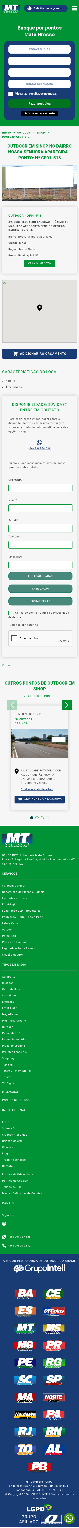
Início (6, 132)
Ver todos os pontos (39, 696)
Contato (7, 1166)
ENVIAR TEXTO (40, 601)
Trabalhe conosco (14, 1159)
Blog (5, 1153)
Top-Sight (8, 1064)
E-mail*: (13, 520)
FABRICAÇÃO (40, 588)
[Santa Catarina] (25, 1380)
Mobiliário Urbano (14, 1020)
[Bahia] (25, 1293)
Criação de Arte (12, 954)
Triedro (7, 1077)
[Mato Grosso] (25, 1328)
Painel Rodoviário (14, 1039)
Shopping (8, 1058)
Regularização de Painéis (19, 948)
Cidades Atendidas (14, 1134)
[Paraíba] (39, 1467)
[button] (39, 308)
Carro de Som (11, 989)
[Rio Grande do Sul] (54, 1362)
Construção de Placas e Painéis (23, 892)
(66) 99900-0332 (19, 1245)
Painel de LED (11, 1033)
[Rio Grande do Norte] (54, 1431)
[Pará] (54, 1414)
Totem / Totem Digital (16, 1070)
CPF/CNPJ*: (16, 479)
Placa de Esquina (13, 1045)
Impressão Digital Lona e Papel (23, 917)
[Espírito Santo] (25, 1311)
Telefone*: (15, 536)
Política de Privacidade (53, 612)
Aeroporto (8, 976)
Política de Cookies (15, 1180)
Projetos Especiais (14, 1052)
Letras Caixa (10, 923)
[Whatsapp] (4, 1237)
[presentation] (12, 705)
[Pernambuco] (25, 1362)
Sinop (41, 132)
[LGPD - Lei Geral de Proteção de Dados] (39, 1508)
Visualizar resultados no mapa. (36, 93)
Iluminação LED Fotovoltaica (21, 910)
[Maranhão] (25, 1397)
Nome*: (13, 500)
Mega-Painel (10, 1014)
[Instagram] (4, 1224)
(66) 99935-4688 (39, 448)
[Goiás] (54, 1311)
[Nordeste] (25, 1414)
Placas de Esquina (14, 942)
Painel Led (9, 935)
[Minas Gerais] (25, 1345)
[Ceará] (54, 1293)
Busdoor (7, 983)
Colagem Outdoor (13, 885)
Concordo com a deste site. (38, 615)
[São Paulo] (54, 1380)
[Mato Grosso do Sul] (54, 1328)
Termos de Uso (12, 1187)
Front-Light (9, 904)
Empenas (8, 1001)
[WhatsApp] (69, 1518)
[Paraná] (54, 1345)
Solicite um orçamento (49, 8)
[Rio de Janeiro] (25, 1431)
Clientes (7, 1147)
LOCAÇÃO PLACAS (40, 576)
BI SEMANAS (10, 1091)
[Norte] (54, 1397)
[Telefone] (4, 1245)
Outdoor (23, 132)
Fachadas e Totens (14, 898)
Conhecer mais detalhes (37, 789)
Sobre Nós (9, 1128)
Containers (9, 995)
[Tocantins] (25, 1449)
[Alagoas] (54, 1449)
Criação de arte (12, 1141)
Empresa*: (15, 556)
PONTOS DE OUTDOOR (16, 1100)
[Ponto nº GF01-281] (39, 745)
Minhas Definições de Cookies (22, 1193)
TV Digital (8, 1083)
